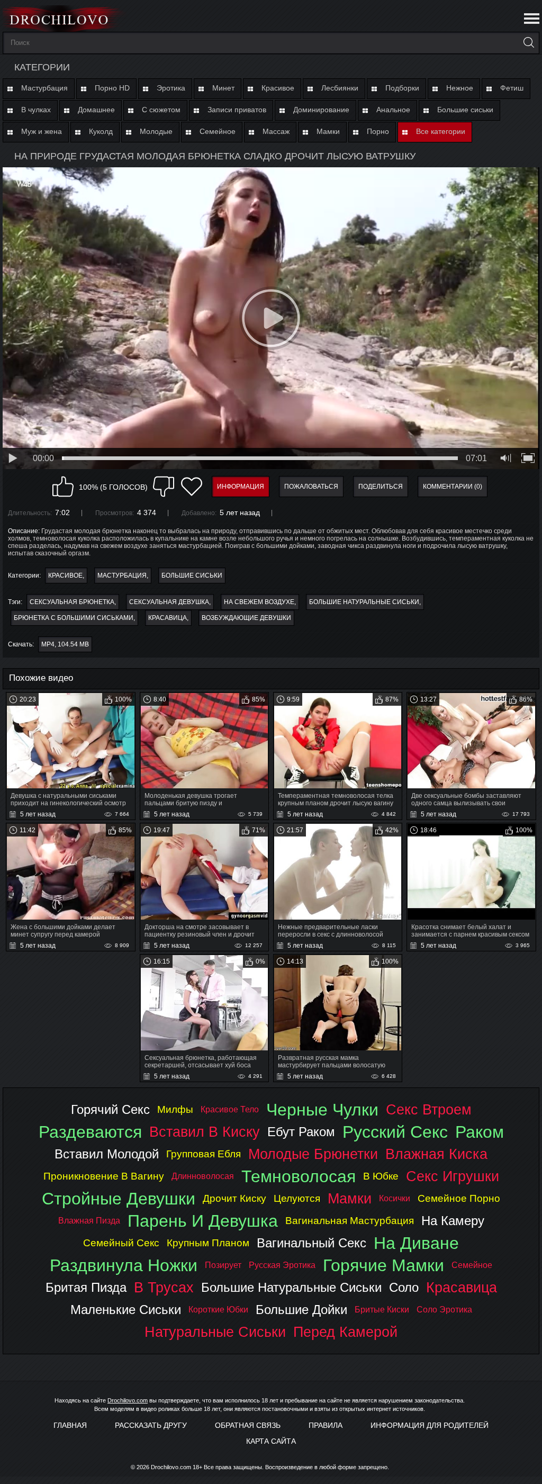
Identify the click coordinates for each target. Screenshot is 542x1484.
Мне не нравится (163, 486)
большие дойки (301, 1309)
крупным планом (208, 1242)
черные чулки (322, 1109)
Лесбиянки (339, 88)
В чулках (36, 109)
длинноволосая (202, 1176)
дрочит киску (234, 1198)
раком (479, 1131)
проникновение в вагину (103, 1176)
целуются (297, 1198)
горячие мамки (383, 1265)
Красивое (277, 88)
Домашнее (96, 109)
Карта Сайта (271, 1441)
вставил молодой (107, 1154)
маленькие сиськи (125, 1309)
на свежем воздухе (259, 602)
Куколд (101, 131)
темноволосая (298, 1176)
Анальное (393, 109)
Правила (325, 1425)
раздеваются (90, 1131)
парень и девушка (203, 1220)
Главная (70, 1425)
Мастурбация (44, 88)
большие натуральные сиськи (364, 602)
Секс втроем (429, 1109)
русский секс (395, 1131)
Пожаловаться (311, 486)
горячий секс (110, 1109)
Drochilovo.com (127, 1400)
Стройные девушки (118, 1198)
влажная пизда (89, 1220)
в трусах (164, 1287)
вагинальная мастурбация (349, 1220)
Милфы (175, 1109)
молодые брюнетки (313, 1154)
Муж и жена (41, 131)
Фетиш (511, 88)
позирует (223, 1265)
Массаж (276, 131)
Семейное (218, 131)
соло (404, 1287)
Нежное (459, 88)
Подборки (402, 88)
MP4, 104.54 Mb (65, 644)
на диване (416, 1243)
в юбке (381, 1176)
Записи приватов (236, 109)
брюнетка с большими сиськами (73, 618)
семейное (471, 1265)
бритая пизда (86, 1287)
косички (394, 1198)
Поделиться (380, 486)
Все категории (440, 131)
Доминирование (321, 109)
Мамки (328, 131)
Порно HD (112, 88)
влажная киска (436, 1154)
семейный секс (121, 1242)
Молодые (156, 131)
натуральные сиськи (215, 1332)
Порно (378, 131)
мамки (350, 1198)
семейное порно (459, 1198)
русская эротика (282, 1265)
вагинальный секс (311, 1243)
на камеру (452, 1220)
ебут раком (301, 1132)
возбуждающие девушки (246, 618)
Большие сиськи (465, 109)
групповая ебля (203, 1153)
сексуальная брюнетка (72, 602)
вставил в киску (204, 1131)
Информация (240, 486)
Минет (223, 88)
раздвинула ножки (123, 1265)
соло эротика (444, 1309)
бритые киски (382, 1309)
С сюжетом (161, 109)
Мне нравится (63, 486)
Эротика (171, 88)
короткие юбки (218, 1309)
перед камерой (345, 1332)
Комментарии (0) (452, 486)
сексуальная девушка (169, 602)
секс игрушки (452, 1176)
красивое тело (230, 1109)
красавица (167, 618)
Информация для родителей (430, 1425)
